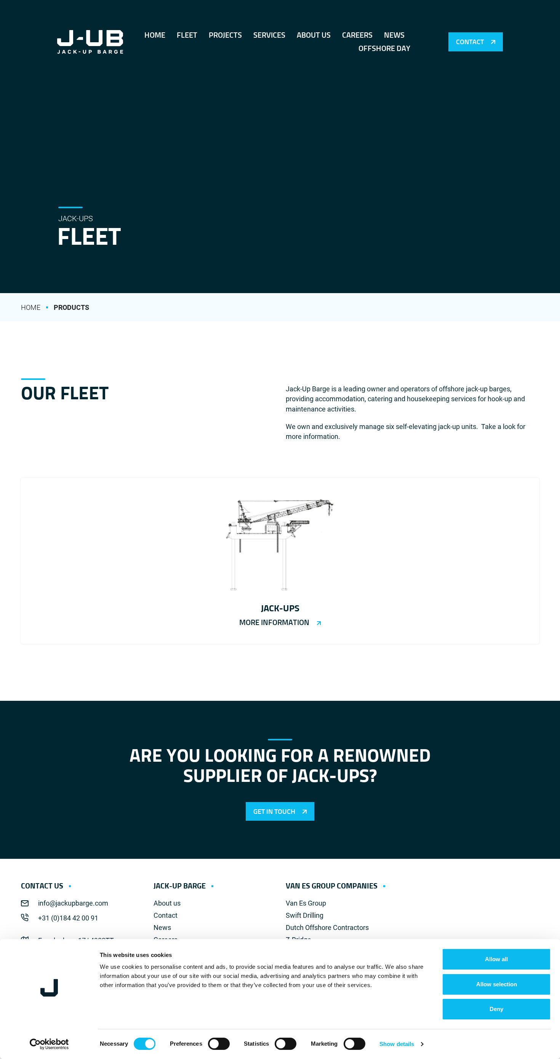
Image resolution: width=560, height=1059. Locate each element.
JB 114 (280, 561)
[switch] (219, 1044)
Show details (396, 1044)
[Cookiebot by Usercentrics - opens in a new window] (49, 1044)
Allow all (496, 959)
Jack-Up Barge (90, 42)
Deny (496, 1009)
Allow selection (496, 984)
